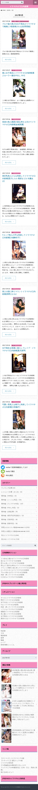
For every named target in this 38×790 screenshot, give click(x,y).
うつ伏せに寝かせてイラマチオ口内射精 (15, 558)
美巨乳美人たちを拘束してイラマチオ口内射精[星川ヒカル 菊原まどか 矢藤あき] (19, 178)
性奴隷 (3, 631)
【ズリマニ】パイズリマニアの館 (12, 758)
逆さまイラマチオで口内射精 (11, 561)
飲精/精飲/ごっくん (7, 645)
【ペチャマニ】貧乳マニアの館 (12, 760)
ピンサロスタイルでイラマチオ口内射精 (15, 570)
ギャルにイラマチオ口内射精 (11, 598)
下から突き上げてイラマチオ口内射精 (14, 572)
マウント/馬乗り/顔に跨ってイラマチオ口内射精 (18, 568)
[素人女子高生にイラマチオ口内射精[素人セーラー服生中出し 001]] (19, 96)
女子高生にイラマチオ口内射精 (12, 616)
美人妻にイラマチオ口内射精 (11, 614)
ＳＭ (2, 633)
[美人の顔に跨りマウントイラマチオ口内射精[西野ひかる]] (19, 315)
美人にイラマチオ (10, 535)
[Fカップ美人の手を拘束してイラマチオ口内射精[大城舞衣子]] (19, 258)
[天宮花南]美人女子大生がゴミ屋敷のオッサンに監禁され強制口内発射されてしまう (23, 732)
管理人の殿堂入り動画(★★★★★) (15, 531)
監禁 (2, 638)
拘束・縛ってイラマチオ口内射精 (12, 575)
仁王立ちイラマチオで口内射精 (12, 577)
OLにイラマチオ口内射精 (9, 604)
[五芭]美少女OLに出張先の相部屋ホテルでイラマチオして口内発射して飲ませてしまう (23, 717)
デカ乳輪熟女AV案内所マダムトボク (13, 765)
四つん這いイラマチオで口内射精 (12, 563)
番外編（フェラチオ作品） (12, 504)
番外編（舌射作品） (9, 519)
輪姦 (2, 640)
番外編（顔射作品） (9, 523)
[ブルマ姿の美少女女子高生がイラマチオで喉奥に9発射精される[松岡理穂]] (19, 47)
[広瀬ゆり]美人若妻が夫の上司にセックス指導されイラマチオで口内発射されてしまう (23, 688)
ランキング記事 (8, 488)
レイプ (3, 642)
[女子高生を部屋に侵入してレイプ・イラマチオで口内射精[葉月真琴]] (19, 371)
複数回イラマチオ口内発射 (10, 611)
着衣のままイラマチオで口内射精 (12, 618)
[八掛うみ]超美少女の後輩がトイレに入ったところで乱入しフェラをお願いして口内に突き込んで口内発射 (23, 704)
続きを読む (8, 59)
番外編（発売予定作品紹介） (12, 515)
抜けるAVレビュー (7, 772)
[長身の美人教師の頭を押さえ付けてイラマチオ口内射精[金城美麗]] (19, 145)
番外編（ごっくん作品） (11, 500)
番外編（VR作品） (8, 496)
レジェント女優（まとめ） (11, 492)
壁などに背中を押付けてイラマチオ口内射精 (16, 565)
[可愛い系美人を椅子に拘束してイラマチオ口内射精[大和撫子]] (19, 428)
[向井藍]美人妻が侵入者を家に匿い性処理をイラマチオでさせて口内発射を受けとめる (23, 672)
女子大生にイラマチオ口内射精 (12, 602)
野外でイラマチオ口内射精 (10, 600)
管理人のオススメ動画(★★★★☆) (15, 527)
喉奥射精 (4, 635)
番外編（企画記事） (9, 511)
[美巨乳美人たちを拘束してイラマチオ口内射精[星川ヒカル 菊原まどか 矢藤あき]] (19, 202)
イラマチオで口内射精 (19, 6)
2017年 (8, 10)
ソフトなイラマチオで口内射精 (12, 609)
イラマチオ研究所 (7, 763)
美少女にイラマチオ (10, 539)
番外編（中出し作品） (10, 507)
